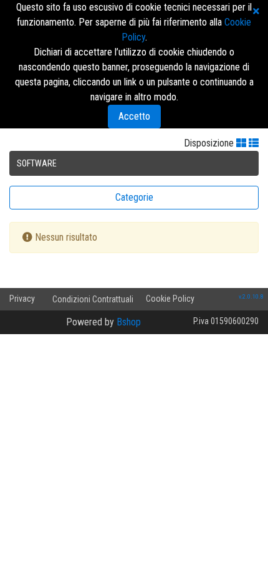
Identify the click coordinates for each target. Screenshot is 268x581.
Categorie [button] (134, 197)
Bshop (129, 322)
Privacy (22, 299)
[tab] (134, 197)
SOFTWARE (37, 163)
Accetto (134, 116)
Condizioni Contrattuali (92, 299)
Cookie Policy (170, 299)
